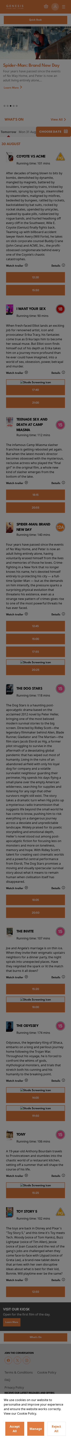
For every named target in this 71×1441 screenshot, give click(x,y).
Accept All (15, 1428)
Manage (36, 1429)
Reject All (56, 1428)
